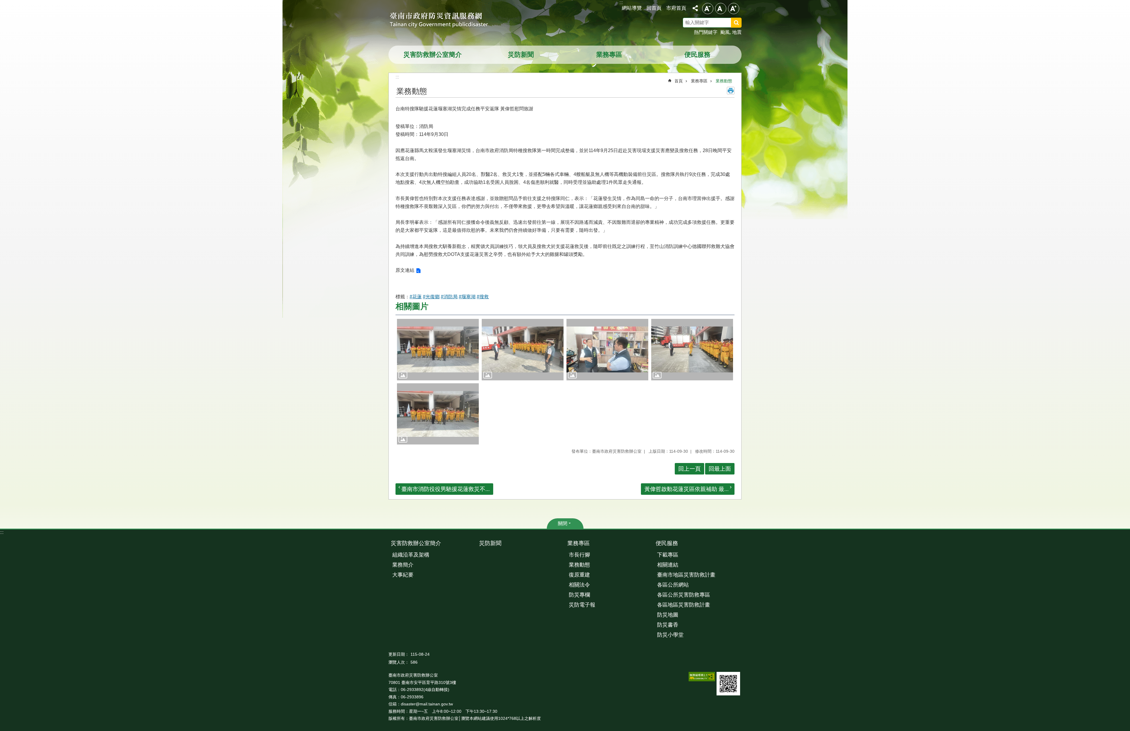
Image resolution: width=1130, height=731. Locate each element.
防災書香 (667, 625)
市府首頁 (676, 8)
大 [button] (733, 8)
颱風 (725, 32)
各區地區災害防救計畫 (683, 605)
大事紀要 (402, 575)
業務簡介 (402, 565)
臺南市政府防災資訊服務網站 (444, 20)
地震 (737, 32)
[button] (438, 349)
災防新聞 (521, 54)
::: (2, 532)
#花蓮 (416, 296)
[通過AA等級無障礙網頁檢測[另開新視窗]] (702, 676)
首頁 (678, 81)
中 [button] (720, 8)
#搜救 (483, 296)
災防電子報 (582, 605)
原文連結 (405, 270)
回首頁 (654, 8)
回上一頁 (689, 469)
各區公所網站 (673, 585)
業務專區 (609, 54)
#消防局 (449, 296)
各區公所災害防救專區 (683, 595)
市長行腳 (579, 555)
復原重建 (579, 575)
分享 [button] (695, 8)
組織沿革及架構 (410, 555)
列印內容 (730, 90)
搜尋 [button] (736, 23)
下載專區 (667, 555)
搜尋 (744, 23)
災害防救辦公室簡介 (432, 54)
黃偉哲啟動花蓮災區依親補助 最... (686, 489)
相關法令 (579, 585)
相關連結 (667, 565)
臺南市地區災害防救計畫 (686, 575)
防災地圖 (667, 615)
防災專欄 (579, 595)
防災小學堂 (670, 635)
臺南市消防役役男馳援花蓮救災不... (445, 489)
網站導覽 (632, 8)
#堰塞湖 (467, 296)
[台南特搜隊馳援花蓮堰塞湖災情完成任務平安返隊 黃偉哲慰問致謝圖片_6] (728, 683)
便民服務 (697, 54)
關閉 (562, 523)
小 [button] (707, 8)
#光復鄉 (431, 296)
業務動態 (724, 81)
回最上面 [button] (720, 469)
